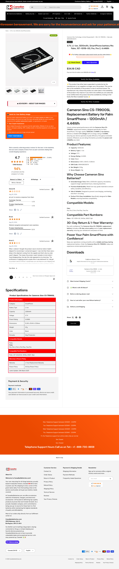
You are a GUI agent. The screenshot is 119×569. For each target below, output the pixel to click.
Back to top (59, 457)
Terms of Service (49, 492)
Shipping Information (69, 471)
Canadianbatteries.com (15, 559)
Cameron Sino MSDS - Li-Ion (93, 269)
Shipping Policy (49, 489)
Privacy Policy (48, 482)
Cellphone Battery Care (92, 259)
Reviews (46, 496)
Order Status (48, 475)
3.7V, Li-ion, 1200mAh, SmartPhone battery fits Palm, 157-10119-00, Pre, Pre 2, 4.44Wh (20, 31)
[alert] (32, 103)
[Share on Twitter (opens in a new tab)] (18, 210)
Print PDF (73, 323)
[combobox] (55, 7)
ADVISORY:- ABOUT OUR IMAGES (31, 103)
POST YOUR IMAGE (15, 136)
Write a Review (16, 182)
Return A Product (49, 478)
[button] (107, 7)
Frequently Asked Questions (72, 478)
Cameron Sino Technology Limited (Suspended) (80, 37)
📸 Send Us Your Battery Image (18, 114)
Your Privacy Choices (50, 499)
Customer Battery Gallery (83, 1)
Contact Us (47, 471)
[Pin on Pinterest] (80, 317)
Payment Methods (69, 475)
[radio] (40, 157)
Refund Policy (48, 485)
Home (7, 31)
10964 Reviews (19, 164)
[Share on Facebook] (76, 317)
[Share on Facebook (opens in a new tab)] (15, 210)
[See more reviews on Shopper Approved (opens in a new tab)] (21, 210)
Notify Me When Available (90, 79)
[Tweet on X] (73, 317)
